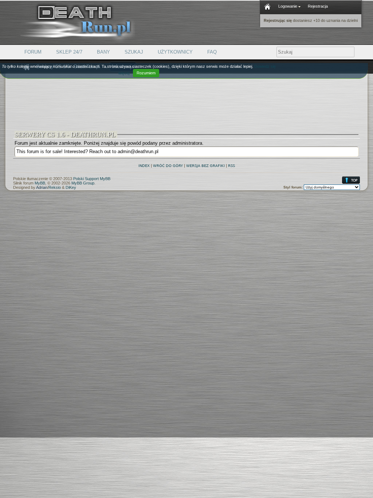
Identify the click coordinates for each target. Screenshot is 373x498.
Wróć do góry (168, 166)
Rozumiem (146, 73)
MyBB (40, 183)
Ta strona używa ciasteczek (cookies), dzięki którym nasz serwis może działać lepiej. (139, 69)
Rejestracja (318, 6)
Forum (33, 52)
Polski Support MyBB (91, 178)
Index (144, 166)
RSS (231, 166)
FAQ (212, 52)
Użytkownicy (175, 52)
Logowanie (288, 6)
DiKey (71, 187)
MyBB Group (82, 183)
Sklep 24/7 (69, 52)
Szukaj (134, 52)
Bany (103, 52)
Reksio (54, 187)
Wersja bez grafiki (205, 166)
